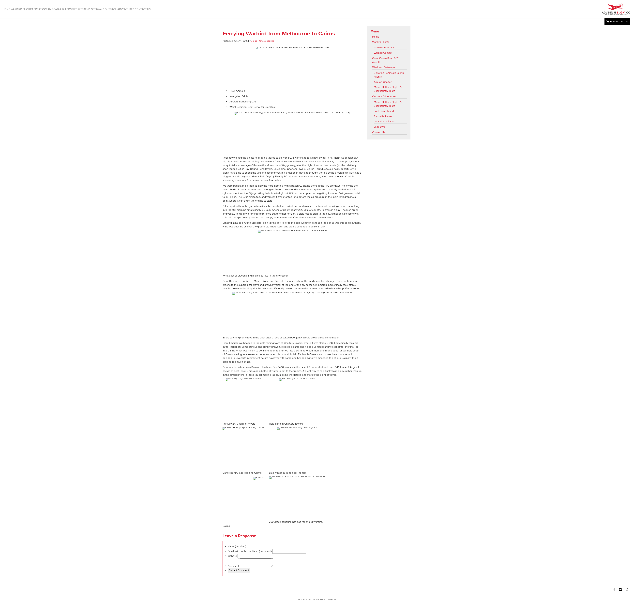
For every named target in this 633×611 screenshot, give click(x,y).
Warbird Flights (380, 42)
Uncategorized (266, 41)
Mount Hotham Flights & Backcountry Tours (388, 89)
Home (375, 36)
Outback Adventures (384, 96)
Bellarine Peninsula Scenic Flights (389, 74)
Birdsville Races (383, 116)
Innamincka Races (384, 121)
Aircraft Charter (383, 82)
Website (232, 556)
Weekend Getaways (383, 67)
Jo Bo (254, 41)
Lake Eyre (379, 126)
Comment (233, 566)
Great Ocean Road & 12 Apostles (385, 60)
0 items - (619, 21)
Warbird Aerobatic (384, 47)
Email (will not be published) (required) (250, 551)
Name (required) (237, 546)
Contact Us (378, 132)
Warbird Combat (383, 53)
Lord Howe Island (384, 111)
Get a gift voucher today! (316, 599)
